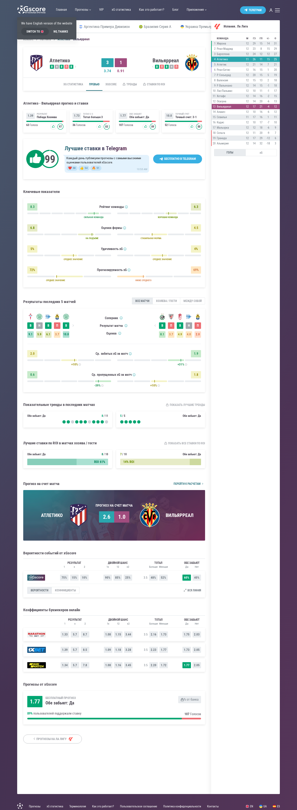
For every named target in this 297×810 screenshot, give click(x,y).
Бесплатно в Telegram (180, 159)
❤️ (72, 168)
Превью (94, 84)
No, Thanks (61, 31)
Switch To (33, 31)
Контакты (213, 806)
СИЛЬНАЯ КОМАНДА (94, 217)
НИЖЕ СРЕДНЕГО (143, 280)
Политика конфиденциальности (182, 806)
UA (265, 806)
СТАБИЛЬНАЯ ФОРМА (151, 238)
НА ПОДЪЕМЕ (92, 238)
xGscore (111, 84)
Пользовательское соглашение (138, 806)
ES (278, 806)
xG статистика (73, 84)
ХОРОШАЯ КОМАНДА (168, 217)
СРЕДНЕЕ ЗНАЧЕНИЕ (73, 259)
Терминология (77, 806)
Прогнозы (35, 806)
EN (251, 806)
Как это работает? (103, 806)
